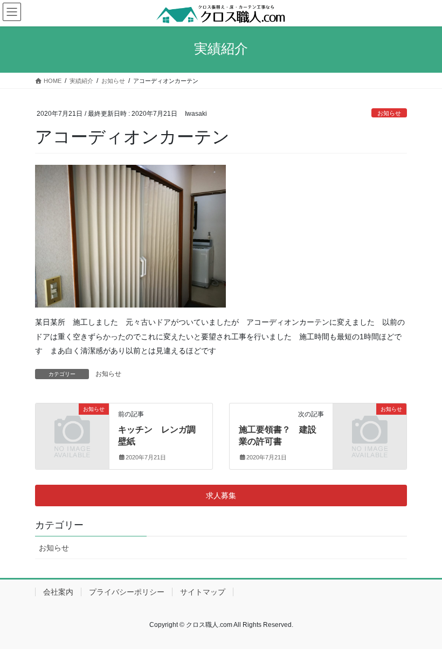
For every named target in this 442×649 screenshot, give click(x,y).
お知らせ (389, 113)
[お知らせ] (72, 425)
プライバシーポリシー (126, 592)
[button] (221, 495)
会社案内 (58, 592)
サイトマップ (202, 592)
